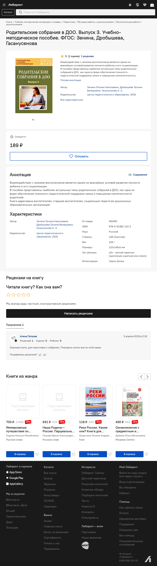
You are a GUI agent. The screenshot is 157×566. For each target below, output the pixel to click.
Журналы (50, 484)
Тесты (85, 500)
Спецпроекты (90, 517)
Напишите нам (128, 530)
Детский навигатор (94, 478)
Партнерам (89, 532)
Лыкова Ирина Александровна (59, 435)
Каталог (8, 12)
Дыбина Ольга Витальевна (130, 435)
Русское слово (14, 439)
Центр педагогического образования (108, 94)
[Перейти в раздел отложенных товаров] (145, 5)
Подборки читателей (95, 495)
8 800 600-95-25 (128, 560)
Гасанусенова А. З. (112, 90)
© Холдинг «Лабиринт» (126, 555)
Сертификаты (52, 537)
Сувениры (50, 506)
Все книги (50, 473)
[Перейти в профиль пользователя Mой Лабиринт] (137, 5)
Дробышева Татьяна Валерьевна (54, 224)
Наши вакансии (91, 537)
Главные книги (53, 526)
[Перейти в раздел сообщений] (130, 5)
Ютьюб (10, 511)
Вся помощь (126, 535)
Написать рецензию (78, 313)
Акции (48, 521)
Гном (81, 439)
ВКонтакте (12, 499)
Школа (48, 478)
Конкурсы (88, 512)
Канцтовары (51, 495)
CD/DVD (49, 500)
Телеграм (12, 527)
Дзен (9, 522)
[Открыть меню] (4, 5)
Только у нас (52, 543)
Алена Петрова (28, 336)
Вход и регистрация (131, 482)
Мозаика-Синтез (125, 439)
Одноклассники (16, 516)
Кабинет (124, 493)
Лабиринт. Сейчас (93, 473)
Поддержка (126, 524)
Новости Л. (89, 506)
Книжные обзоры (93, 489)
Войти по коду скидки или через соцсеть (133, 474)
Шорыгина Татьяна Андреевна (95, 435)
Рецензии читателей (95, 484)
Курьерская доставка (132, 518)
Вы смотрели (127, 487)
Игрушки (49, 489)
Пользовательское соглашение (131, 542)
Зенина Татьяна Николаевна (103, 87)
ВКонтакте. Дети (16, 505)
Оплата (124, 513)
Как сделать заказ (131, 507)
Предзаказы (52, 549)
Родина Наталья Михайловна (22, 435)
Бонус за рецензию (56, 532)
